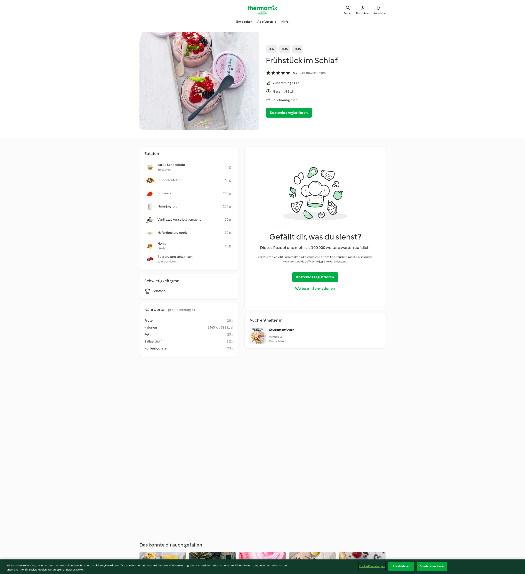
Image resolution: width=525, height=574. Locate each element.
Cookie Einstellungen (372, 566)
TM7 (271, 49)
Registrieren (363, 13)
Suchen (348, 13)
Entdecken (244, 22)
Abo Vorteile (266, 22)
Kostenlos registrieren (289, 112)
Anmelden (379, 13)
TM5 (297, 49)
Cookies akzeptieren (432, 566)
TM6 (284, 49)
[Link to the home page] (262, 10)
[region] (262, 566)
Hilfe (285, 22)
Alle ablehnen (401, 566)
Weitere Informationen (315, 288)
